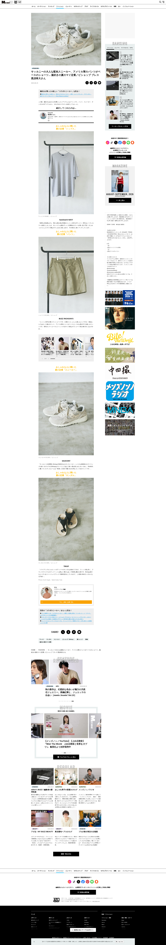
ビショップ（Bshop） (68, 639)
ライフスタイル (94, 6)
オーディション (41, 6)
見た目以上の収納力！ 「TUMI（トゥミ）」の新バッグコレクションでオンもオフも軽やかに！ (32, 692)
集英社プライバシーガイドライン (72, 937)
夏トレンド (80, 639)
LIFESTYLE (59, 787)
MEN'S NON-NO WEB (6, 2)
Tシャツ (42, 639)
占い (119, 6)
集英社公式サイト (57, 937)
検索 (160, 2)
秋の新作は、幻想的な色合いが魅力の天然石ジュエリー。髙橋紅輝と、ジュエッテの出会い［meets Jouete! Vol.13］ (62, 354)
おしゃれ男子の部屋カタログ (66, 790)
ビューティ (69, 6)
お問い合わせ (86, 937)
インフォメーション (128, 6)
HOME (33, 650)
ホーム (33, 6)
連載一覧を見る (66, 854)
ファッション (60, 6)
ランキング (51, 6)
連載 (115, 6)
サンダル (49, 639)
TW (87, 82)
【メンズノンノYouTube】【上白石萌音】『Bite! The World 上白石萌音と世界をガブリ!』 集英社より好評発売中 (65, 744)
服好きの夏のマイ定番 (45, 642)
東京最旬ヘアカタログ (63, 832)
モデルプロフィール (106, 6)
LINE (99, 82)
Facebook (120, 142)
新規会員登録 (121, 157)
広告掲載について (97, 937)
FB (91, 82)
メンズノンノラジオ (86, 790)
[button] (48, 358)
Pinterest (124, 142)
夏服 (86, 639)
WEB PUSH (132, 142)
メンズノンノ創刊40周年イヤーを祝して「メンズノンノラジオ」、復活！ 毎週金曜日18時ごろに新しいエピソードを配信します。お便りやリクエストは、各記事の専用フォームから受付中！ (90, 799)
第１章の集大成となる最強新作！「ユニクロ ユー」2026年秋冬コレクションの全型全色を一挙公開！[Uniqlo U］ (126, 75)
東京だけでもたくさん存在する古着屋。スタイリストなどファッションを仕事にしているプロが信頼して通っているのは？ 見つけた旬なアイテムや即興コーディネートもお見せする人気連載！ (89, 841)
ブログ (86, 6)
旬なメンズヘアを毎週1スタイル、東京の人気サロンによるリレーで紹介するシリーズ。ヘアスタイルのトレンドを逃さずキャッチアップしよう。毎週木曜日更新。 (66, 841)
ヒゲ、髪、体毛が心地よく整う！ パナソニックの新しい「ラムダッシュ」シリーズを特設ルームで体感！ (91, 354)
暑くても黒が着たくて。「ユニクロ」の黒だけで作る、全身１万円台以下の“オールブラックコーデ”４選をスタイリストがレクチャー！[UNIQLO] (126, 89)
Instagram (107, 142)
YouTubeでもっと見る (68, 757)
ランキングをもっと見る (120, 126)
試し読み (122, 200)
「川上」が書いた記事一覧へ (66, 602)
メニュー (164, 2)
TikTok (112, 142)
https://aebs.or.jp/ (96, 901)
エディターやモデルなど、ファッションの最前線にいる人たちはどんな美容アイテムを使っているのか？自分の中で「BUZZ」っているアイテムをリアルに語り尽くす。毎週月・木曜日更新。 (42, 841)
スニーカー (57, 639)
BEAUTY (84, 686)
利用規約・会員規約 (108, 937)
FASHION (35, 68)
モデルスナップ (78, 6)
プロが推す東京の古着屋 (88, 832)
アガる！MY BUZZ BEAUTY (42, 832)
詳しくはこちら (119, 941)
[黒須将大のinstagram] (49, 120)
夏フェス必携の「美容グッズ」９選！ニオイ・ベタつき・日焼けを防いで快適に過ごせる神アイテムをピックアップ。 (77, 354)
